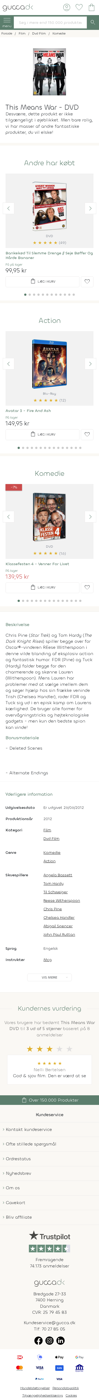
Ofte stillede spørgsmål (31, 1144)
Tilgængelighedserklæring (42, 1395)
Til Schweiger (55, 892)
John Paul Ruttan (59, 934)
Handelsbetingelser (35, 1388)
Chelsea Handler (59, 917)
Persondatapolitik (66, 1388)
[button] (8, 208)
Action (49, 320)
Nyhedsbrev (18, 1173)
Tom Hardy (53, 883)
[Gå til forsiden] (49, 1282)
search (93, 22)
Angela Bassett (57, 875)
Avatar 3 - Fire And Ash (28, 410)
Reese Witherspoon (61, 900)
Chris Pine (52, 909)
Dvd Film (51, 838)
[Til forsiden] (18, 7)
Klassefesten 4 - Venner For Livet (37, 564)
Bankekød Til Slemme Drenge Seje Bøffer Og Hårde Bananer (49, 255)
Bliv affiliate (19, 1217)
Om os (13, 1188)
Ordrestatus (18, 1159)
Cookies (71, 1395)
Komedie (49, 473)
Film (47, 830)
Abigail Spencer (58, 926)
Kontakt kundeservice (29, 1129)
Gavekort (15, 1202)
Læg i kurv (42, 281)
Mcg (47, 959)
